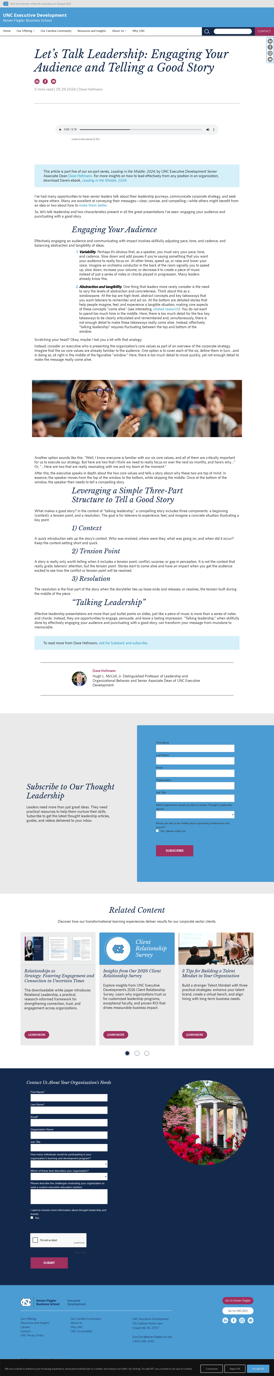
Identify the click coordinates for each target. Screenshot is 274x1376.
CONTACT (264, 31)
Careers (25, 1327)
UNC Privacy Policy (32, 1335)
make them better (93, 205)
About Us (119, 31)
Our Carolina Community (56, 31)
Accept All (258, 1368)
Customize (212, 1368)
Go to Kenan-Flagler (238, 1300)
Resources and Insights (92, 31)
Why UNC (138, 31)
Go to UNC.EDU (238, 1310)
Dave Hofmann (80, 176)
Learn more (36, 1034)
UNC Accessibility (81, 1331)
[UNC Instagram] (242, 1320)
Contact (26, 1331)
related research (166, 309)
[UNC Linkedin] (225, 1320)
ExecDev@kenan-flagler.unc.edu (152, 1337)
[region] (137, 1367)
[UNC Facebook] (234, 1320)
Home (7, 31)
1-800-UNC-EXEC (143, 1341)
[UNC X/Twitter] (250, 1320)
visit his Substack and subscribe (123, 643)
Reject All (235, 1368)
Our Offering (26, 31)
